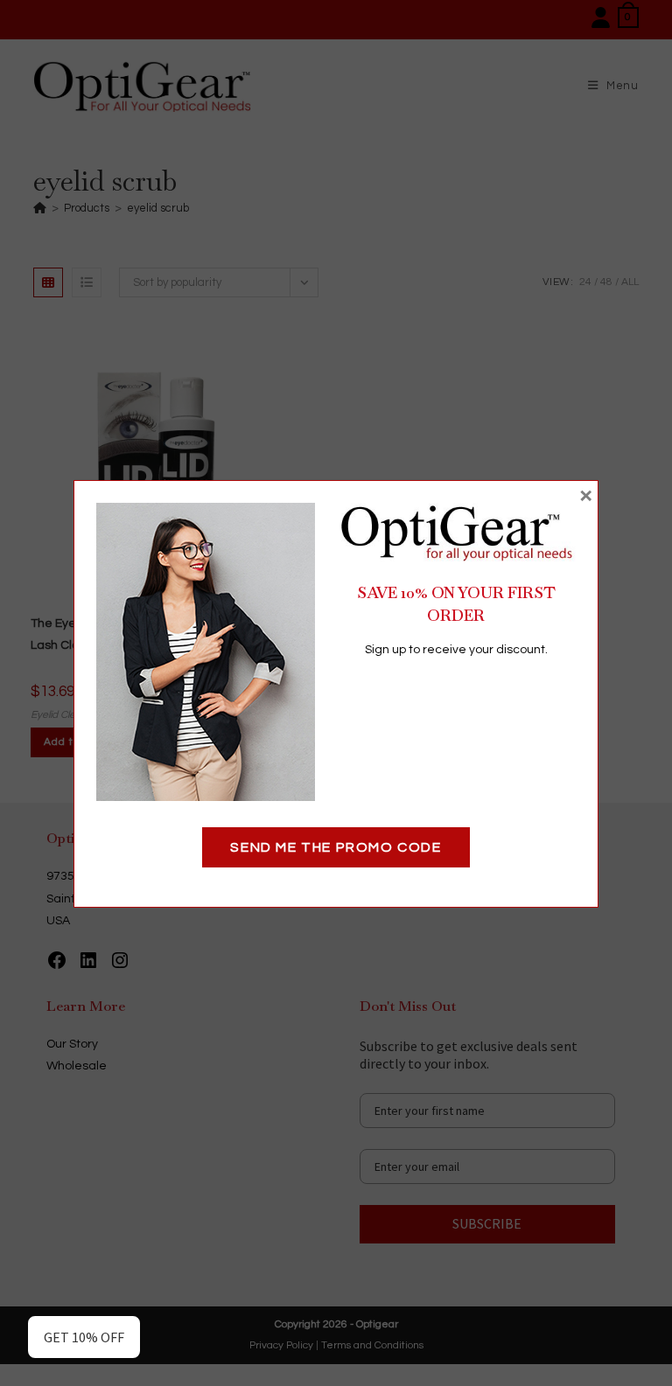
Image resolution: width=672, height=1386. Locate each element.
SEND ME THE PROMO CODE (335, 847)
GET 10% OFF (84, 1337)
